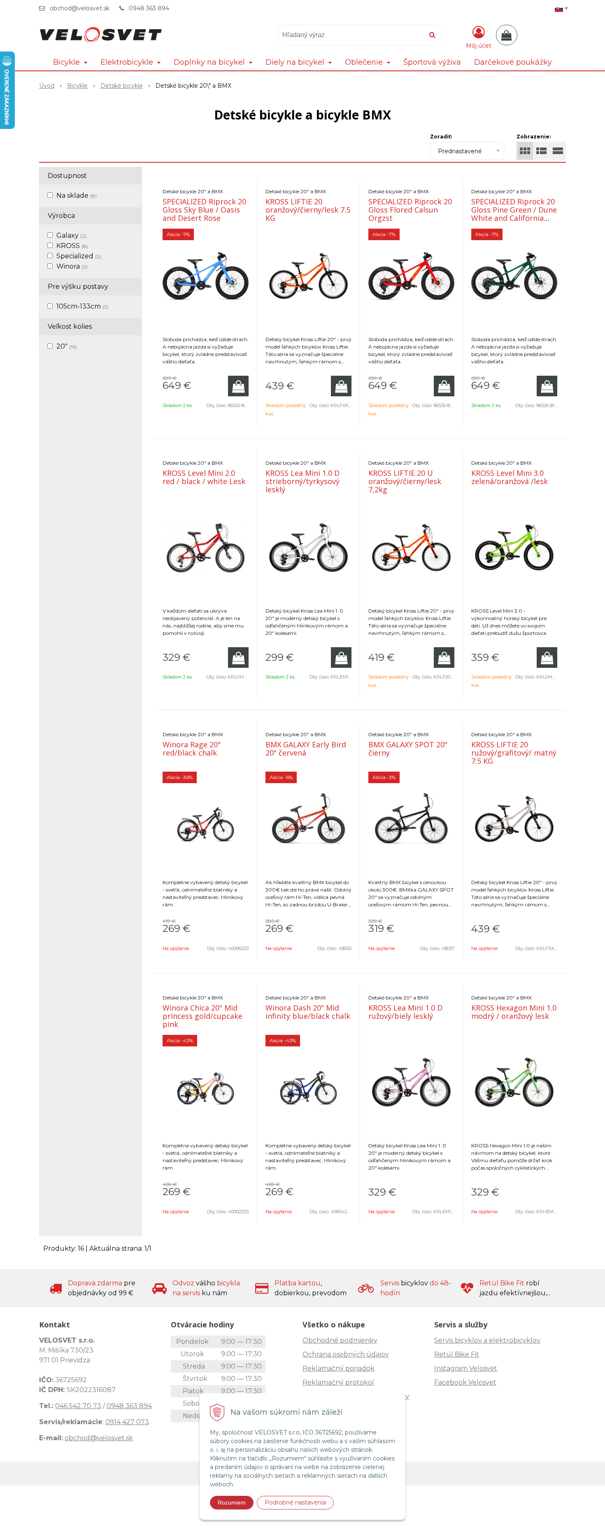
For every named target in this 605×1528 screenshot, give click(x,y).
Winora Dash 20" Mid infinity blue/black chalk (307, 1012)
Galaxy (71, 235)
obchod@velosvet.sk (79, 8)
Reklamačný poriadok (338, 1368)
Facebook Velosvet (465, 1382)
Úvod (46, 85)
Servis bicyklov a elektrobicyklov (487, 1340)
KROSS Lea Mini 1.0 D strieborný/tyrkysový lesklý (302, 481)
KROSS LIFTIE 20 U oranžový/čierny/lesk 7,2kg (404, 481)
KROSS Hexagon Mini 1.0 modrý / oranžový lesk (513, 1012)
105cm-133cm (82, 306)
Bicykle (77, 85)
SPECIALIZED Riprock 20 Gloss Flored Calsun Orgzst (410, 210)
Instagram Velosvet (465, 1368)
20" (66, 346)
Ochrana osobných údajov (345, 1354)
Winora (72, 266)
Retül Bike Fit (456, 1354)
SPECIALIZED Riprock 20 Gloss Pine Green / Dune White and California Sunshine (514, 214)
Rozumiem (232, 1502)
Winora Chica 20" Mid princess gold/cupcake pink (202, 1016)
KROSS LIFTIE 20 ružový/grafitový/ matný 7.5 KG (513, 752)
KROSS (72, 246)
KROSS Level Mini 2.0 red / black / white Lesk (204, 477)
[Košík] (506, 35)
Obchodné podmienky (339, 1340)
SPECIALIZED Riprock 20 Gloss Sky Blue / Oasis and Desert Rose (204, 210)
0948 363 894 (149, 8)
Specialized (78, 256)
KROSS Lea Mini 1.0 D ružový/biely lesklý (405, 1012)
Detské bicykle (121, 85)
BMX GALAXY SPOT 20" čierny (407, 748)
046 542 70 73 (78, 1406)
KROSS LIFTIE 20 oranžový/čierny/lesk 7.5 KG (307, 210)
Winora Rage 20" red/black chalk (192, 748)
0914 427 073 (127, 1422)
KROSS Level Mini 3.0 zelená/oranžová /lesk (509, 477)
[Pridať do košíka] (238, 386)
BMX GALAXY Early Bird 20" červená (305, 748)
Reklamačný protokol (338, 1382)
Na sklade (76, 195)
